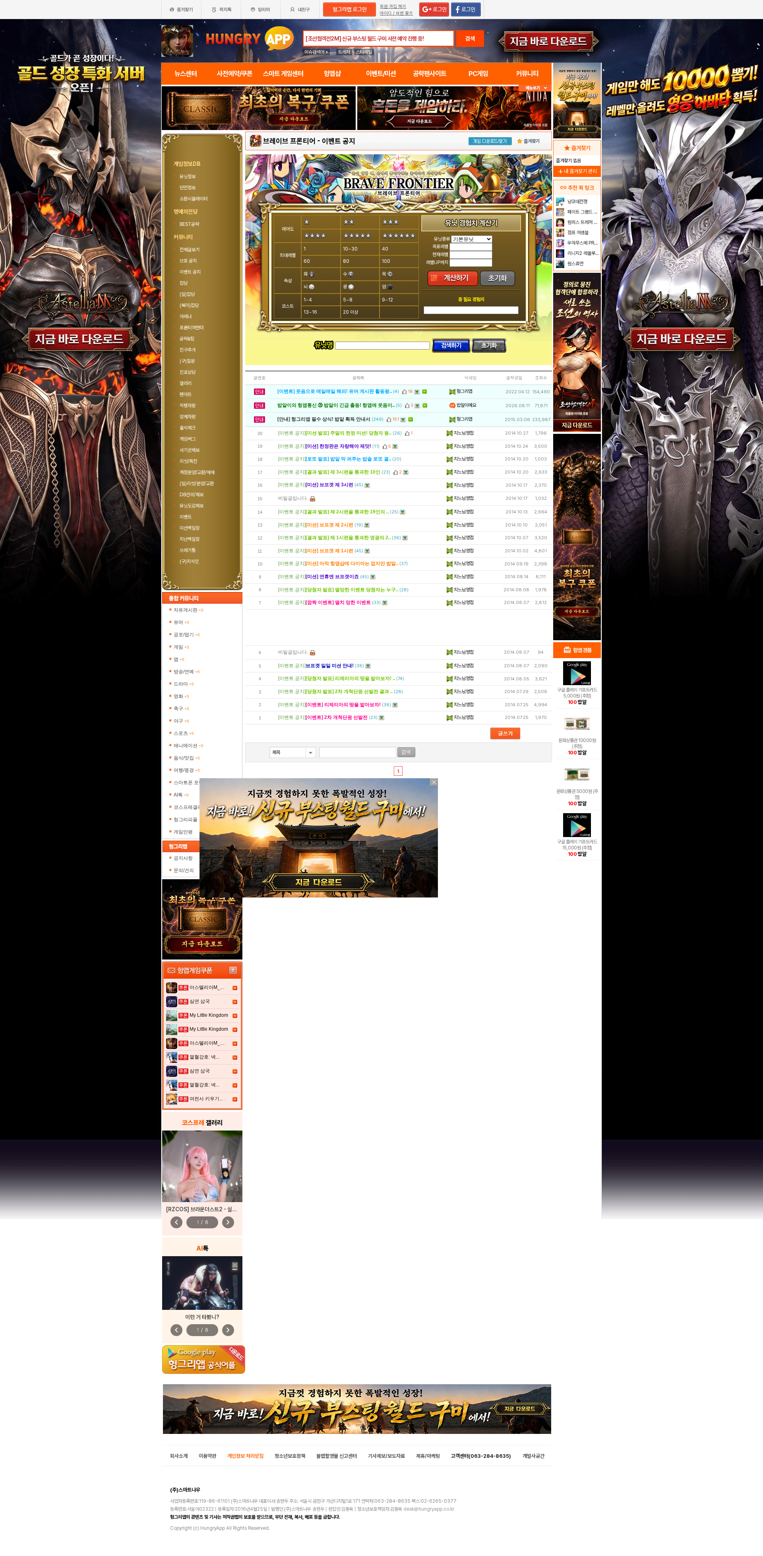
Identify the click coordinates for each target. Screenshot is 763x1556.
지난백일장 (189, 539)
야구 (181, 721)
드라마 (184, 684)
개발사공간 (533, 1456)
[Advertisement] (398, 627)
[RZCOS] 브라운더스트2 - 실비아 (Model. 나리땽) (223, 1209)
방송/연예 (187, 671)
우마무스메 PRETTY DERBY (583, 243)
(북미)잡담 (189, 305)
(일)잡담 (187, 294)
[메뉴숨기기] (535, 88)
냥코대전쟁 (576, 201)
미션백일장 (189, 528)
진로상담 (188, 372)
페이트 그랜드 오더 (583, 212)
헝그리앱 (464, 391)
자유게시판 (188, 610)
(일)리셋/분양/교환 (197, 483)
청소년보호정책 (290, 1456)
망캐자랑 (188, 417)
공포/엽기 (187, 634)
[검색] (406, 752)
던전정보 (188, 187)
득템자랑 (188, 405)
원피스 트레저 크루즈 (583, 222)
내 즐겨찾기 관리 (577, 171)
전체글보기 (189, 250)
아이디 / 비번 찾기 (396, 13)
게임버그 (188, 439)
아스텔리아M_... (207, 987)
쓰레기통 (188, 550)
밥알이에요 (465, 405)
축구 (181, 708)
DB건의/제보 (191, 494)
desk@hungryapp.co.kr (428, 1509)
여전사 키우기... (206, 1098)
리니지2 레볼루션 (582, 253)
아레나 (186, 316)
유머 (181, 622)
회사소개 (179, 1456)
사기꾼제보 (189, 450)
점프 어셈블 (577, 232)
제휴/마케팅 (428, 1456)
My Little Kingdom (209, 1015)
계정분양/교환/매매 (197, 472)
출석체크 (188, 428)
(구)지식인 (190, 561)
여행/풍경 (187, 770)
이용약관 (207, 1456)
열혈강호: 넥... (204, 1057)
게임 (181, 647)
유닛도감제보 (191, 506)
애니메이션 (188, 745)
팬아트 (186, 394)
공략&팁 (187, 339)
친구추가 (188, 350)
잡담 (184, 283)
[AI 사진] (202, 1283)
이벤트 (186, 517)
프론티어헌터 (191, 327)
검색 (470, 38)
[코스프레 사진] (202, 1166)
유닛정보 (188, 176)
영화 (181, 696)
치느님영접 (463, 433)
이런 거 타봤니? (202, 1317)
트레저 (344, 52)
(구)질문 (187, 361)
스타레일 (364, 52)
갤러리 (186, 383)
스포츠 (184, 733)
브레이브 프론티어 (289, 141)
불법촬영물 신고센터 (336, 1456)
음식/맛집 (187, 758)
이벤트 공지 (190, 272)
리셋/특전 (188, 461)
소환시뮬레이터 (194, 199)
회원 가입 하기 (393, 6)
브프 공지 (188, 261)
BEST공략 (189, 224)
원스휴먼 (574, 263)
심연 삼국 (200, 1001)
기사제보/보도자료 (386, 1456)
